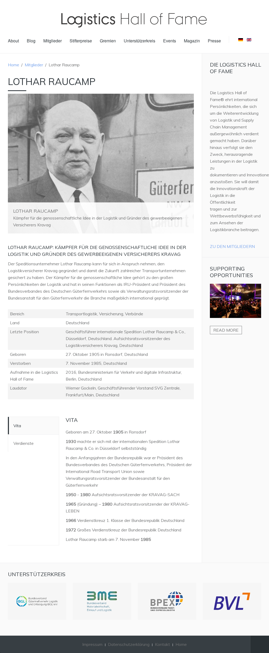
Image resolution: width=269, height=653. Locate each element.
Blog (31, 41)
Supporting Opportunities (231, 271)
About (13, 41)
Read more (226, 330)
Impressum (92, 644)
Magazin (192, 41)
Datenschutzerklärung (128, 644)
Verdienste (23, 443)
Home (13, 64)
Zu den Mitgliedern (232, 246)
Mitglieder (52, 41)
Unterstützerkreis (139, 41)
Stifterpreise (81, 41)
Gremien (108, 41)
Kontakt (162, 644)
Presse (214, 41)
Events (169, 41)
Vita (17, 425)
